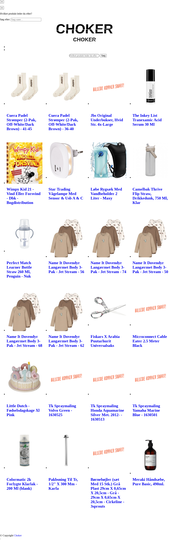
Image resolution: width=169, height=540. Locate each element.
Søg (103, 55)
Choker (18, 535)
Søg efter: (5, 19)
